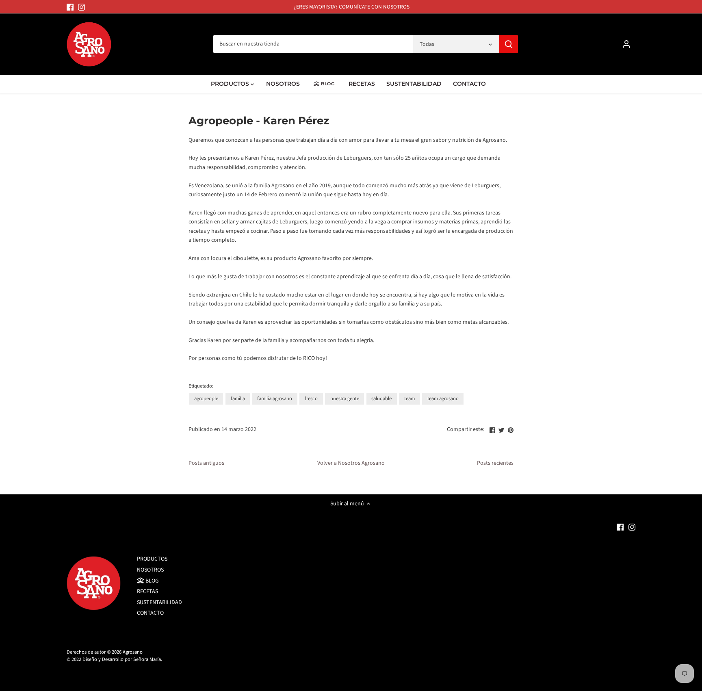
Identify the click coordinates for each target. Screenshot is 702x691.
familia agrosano (274, 398)
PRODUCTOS (152, 559)
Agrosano (133, 652)
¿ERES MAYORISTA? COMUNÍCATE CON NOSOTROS (352, 7)
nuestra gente (344, 398)
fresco (311, 398)
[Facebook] (70, 7)
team (409, 398)
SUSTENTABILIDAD (159, 602)
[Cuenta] (626, 44)
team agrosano (443, 398)
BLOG (151, 581)
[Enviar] (508, 44)
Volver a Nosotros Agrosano (351, 463)
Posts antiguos (206, 463)
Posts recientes (495, 463)
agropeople (206, 398)
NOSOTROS (150, 570)
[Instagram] (81, 7)
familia (238, 398)
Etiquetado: (200, 386)
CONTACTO (150, 613)
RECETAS (147, 591)
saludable (381, 398)
